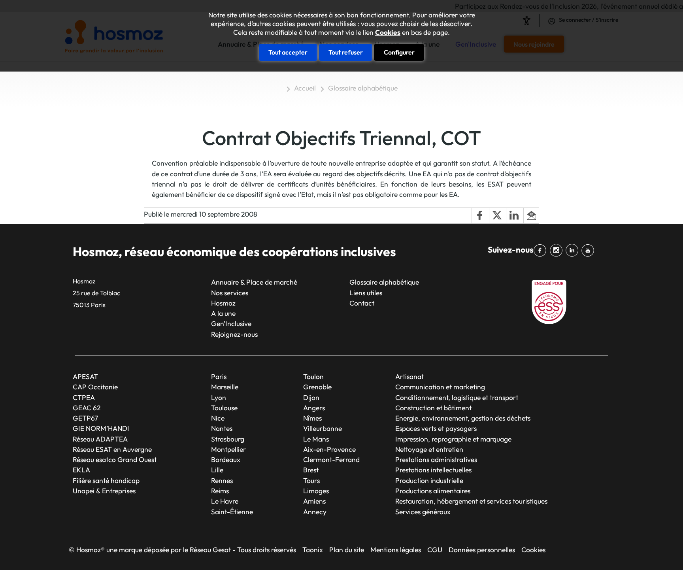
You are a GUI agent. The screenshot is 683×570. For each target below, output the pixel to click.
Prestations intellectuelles (433, 469)
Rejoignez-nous (234, 334)
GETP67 (85, 418)
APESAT (85, 376)
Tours (311, 480)
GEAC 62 (86, 407)
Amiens (314, 501)
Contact (361, 303)
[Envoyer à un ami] (531, 215)
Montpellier (228, 449)
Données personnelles (482, 549)
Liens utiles (365, 292)
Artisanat (409, 376)
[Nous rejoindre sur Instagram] (557, 250)
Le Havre (224, 501)
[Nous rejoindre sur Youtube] (589, 250)
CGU (434, 549)
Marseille (224, 386)
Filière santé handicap (106, 480)
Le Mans (316, 439)
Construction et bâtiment (433, 407)
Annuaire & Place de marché (254, 282)
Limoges (316, 490)
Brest (311, 469)
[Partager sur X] (497, 215)
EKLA (81, 469)
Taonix (312, 549)
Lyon (218, 397)
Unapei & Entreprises (104, 490)
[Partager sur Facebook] (480, 215)
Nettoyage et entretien (429, 449)
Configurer (399, 52)
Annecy (314, 511)
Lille (217, 469)
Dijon (311, 397)
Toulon (313, 376)
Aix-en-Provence (329, 449)
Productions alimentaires (432, 490)
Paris (218, 376)
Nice (218, 418)
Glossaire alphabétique (363, 87)
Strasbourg (227, 439)
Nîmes (312, 418)
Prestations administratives (436, 459)
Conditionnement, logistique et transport (456, 397)
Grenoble (317, 386)
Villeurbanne (322, 428)
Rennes (222, 480)
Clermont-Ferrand (331, 459)
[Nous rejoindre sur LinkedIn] (573, 250)
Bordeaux (225, 459)
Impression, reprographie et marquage (453, 439)
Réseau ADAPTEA (100, 439)
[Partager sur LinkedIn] (514, 215)
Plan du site (346, 549)
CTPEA (84, 397)
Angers (314, 407)
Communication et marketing (440, 386)
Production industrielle (429, 480)
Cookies (387, 32)
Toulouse (224, 407)
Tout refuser (345, 52)
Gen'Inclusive (231, 323)
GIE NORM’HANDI (101, 428)
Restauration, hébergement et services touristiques (471, 501)
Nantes (221, 428)
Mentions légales (395, 549)
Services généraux (423, 511)
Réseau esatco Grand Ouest (115, 459)
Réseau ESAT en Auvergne (112, 449)
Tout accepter (288, 52)
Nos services (229, 292)
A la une (223, 313)
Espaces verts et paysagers (436, 428)
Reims (220, 490)
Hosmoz (223, 303)
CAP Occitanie (95, 386)
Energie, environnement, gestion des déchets (462, 418)
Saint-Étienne (232, 511)
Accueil (305, 87)
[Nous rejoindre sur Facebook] (541, 250)
